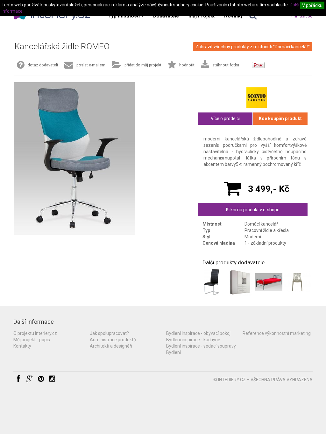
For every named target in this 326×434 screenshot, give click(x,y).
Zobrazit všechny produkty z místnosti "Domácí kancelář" (252, 46)
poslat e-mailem (90, 65)
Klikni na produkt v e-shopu (253, 209)
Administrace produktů (113, 339)
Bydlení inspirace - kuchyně (193, 339)
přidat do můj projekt (142, 65)
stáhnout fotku (225, 65)
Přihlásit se (302, 15)
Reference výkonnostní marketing (277, 333)
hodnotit (187, 65)
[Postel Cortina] (268, 282)
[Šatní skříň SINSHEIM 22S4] (240, 282)
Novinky (233, 16)
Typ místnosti (124, 16)
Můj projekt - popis (31, 339)
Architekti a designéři (111, 346)
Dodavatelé (166, 16)
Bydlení (173, 352)
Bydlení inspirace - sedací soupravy (201, 346)
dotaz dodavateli (43, 65)
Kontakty (22, 346)
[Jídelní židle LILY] (211, 282)
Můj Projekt (201, 16)
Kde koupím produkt (280, 118)
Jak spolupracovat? (109, 333)
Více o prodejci (225, 118)
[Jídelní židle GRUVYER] (297, 282)
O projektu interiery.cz (35, 333)
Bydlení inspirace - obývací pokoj (198, 333)
